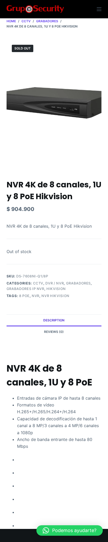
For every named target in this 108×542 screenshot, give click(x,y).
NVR (35, 296)
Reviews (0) (54, 332)
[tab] (54, 320)
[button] (69, 530)
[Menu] (99, 9)
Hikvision (56, 289)
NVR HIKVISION (55, 296)
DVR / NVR (54, 283)
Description (53, 320)
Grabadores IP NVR (25, 289)
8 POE (24, 296)
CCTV (38, 283)
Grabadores (78, 283)
